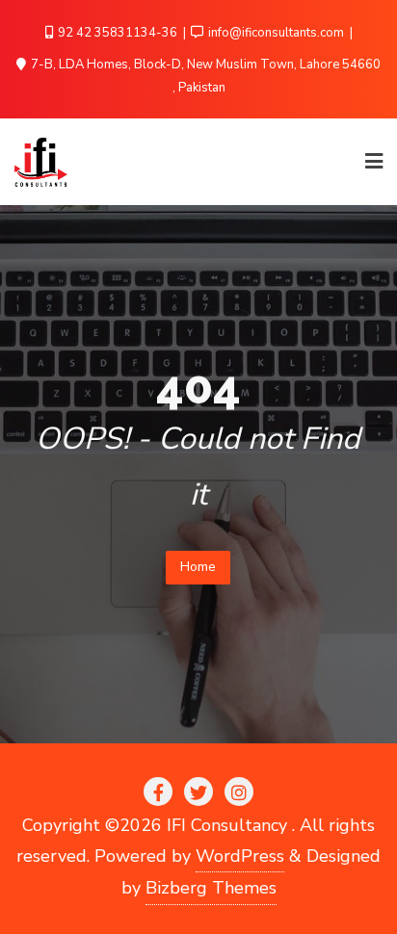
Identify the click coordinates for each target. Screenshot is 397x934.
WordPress (240, 856)
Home (198, 567)
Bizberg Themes (211, 887)
